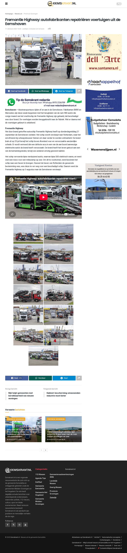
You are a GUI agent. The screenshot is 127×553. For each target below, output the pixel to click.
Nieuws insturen (90, 545)
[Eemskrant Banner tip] (43, 102)
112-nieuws (40, 474)
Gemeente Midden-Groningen (39, 501)
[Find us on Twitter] (13, 525)
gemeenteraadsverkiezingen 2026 (62, 475)
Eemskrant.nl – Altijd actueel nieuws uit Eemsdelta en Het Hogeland (96, 542)
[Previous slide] (88, 149)
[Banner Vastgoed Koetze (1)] (103, 181)
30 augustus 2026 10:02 (16, 439)
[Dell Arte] (103, 52)
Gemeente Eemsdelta (39, 487)
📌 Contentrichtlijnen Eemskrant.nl (109, 548)
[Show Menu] (6, 3)
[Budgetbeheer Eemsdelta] (103, 126)
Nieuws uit (18, 14)
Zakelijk (53, 497)
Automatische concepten (111, 537)
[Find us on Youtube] (25, 525)
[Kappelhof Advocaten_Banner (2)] (103, 93)
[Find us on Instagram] (19, 525)
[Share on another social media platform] (79, 91)
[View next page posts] (46, 450)
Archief (97, 537)
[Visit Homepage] (62, 3)
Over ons (117, 545)
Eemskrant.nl (70, 469)
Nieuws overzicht (105, 545)
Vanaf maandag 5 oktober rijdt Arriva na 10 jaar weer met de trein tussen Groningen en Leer (62, 434)
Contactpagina (105, 540)
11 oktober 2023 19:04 (13, 29)
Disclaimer (116, 540)
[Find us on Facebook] (7, 525)
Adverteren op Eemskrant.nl (82, 537)
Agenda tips (40, 478)
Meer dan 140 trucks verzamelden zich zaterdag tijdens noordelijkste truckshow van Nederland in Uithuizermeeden (22, 433)
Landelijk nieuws (53, 482)
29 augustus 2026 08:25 (56, 439)
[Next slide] (119, 149)
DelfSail (38, 482)
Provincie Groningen (31, 14)
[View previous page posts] (41, 450)
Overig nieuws (56, 487)
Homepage (9, 14)
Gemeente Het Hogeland (41, 493)
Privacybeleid (90, 548)
